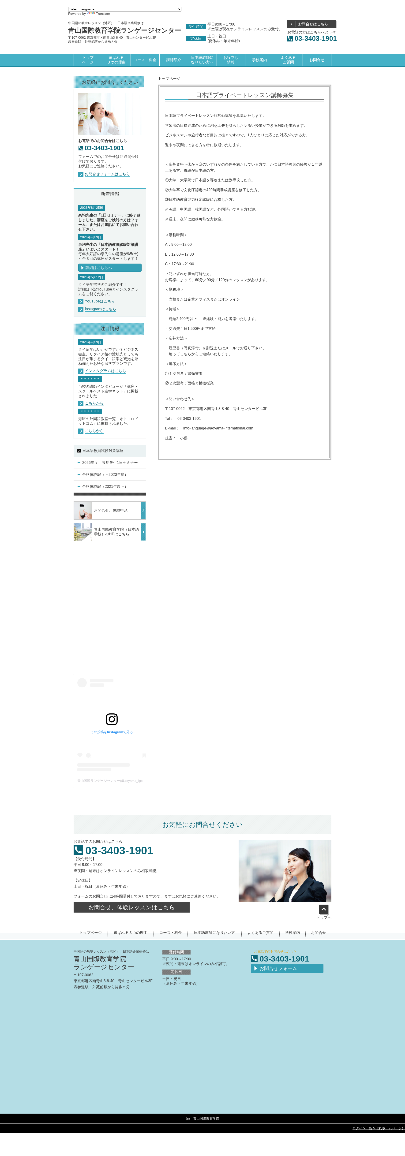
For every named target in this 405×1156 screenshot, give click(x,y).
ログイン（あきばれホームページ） (378, 1128)
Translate (103, 13)
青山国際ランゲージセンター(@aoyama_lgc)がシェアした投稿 (123, 781)
